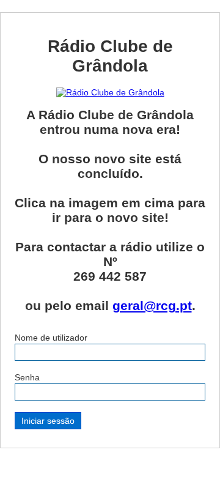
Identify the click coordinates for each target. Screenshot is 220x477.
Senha (27, 377)
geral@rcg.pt (152, 305)
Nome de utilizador (51, 337)
